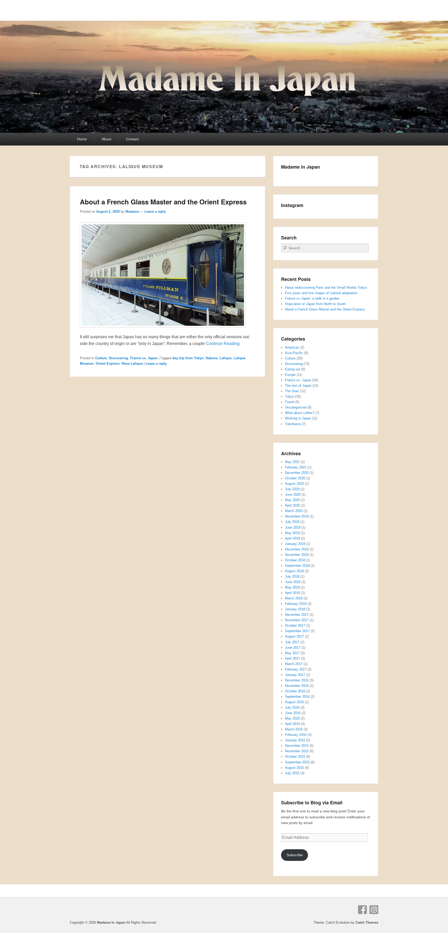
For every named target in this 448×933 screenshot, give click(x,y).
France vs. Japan (143, 358)
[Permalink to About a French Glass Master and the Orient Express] (163, 330)
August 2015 (294, 768)
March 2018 (294, 598)
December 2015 (297, 746)
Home (82, 139)
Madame (132, 211)
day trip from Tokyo (188, 358)
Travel (289, 402)
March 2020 (294, 511)
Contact (132, 139)
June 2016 (292, 713)
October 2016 (295, 691)
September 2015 (297, 762)
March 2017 (294, 664)
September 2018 (297, 566)
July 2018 (292, 576)
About (106, 139)
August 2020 (294, 484)
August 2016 (294, 702)
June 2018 (292, 582)
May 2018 (292, 587)
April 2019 (292, 538)
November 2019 (297, 516)
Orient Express (108, 363)
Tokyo (289, 396)
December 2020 (297, 473)
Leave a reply (155, 211)
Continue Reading (223, 343)
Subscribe (294, 855)
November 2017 (297, 620)
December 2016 (297, 680)
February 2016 (295, 735)
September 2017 (297, 631)
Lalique (226, 358)
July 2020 (292, 489)
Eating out (292, 369)
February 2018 (295, 604)
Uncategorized (295, 407)
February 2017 (295, 669)
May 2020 (292, 500)
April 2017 (292, 658)
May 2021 (292, 462)
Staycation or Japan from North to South (315, 304)
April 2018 (292, 593)
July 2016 (292, 707)
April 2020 (292, 505)
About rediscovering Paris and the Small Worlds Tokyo (326, 287)
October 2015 (295, 756)
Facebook (362, 909)
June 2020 (292, 494)
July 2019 (292, 522)
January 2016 (295, 740)
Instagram (373, 909)
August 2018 (294, 571)
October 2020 (295, 478)
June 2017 (292, 647)
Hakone (212, 358)
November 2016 (297, 686)
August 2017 (294, 636)
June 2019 (292, 527)
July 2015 (292, 773)
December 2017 (297, 615)
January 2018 (295, 609)
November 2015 (297, 751)
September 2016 (297, 697)
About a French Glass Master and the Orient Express (163, 201)
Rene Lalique (132, 363)
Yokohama (293, 424)
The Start (292, 391)
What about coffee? (299, 413)
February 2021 (295, 467)
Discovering (118, 358)
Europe (290, 375)
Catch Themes (366, 922)
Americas (292, 347)
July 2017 (292, 642)
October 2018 (295, 560)
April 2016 (292, 724)
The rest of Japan (298, 386)
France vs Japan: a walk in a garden (312, 298)
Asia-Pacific (294, 353)
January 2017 (295, 675)
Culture (101, 358)
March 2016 (294, 729)
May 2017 (292, 653)
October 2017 (295, 625)
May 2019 (292, 533)
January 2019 (295, 544)
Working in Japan (298, 418)
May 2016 (292, 718)
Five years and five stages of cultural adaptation (321, 293)
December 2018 (297, 549)
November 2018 (297, 555)
